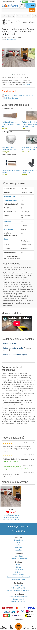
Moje (11, 628)
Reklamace (18, 572)
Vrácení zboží (18, 569)
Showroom (3, 628)
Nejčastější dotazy (18, 579)
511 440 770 (18, 531)
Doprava (18, 564)
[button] (12, 75)
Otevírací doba (19, 556)
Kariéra (18, 545)
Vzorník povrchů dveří (18, 601)
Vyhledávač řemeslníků (18, 588)
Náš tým (18, 542)
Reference (18, 547)
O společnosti (18, 540)
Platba (18, 567)
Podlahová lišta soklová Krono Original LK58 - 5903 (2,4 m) (11, 124)
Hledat (32, 10)
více (20, 1)
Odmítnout (32, 1)
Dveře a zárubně (18, 599)
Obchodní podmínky (18, 574)
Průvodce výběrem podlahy (18, 596)
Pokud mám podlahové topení (15, 354)
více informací (27, 84)
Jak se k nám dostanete (18, 558)
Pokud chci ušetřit (10, 343)
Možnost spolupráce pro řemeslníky (19, 590)
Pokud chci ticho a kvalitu (13, 348)
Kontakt (33, 628)
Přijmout (25, 1)
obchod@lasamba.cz (19, 526)
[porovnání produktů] (21, 5)
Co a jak (26, 628)
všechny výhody (28, 22)
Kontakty (18, 550)
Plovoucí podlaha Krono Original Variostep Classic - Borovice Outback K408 (11, 517)
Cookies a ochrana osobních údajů (18, 577)
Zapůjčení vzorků (18, 585)
